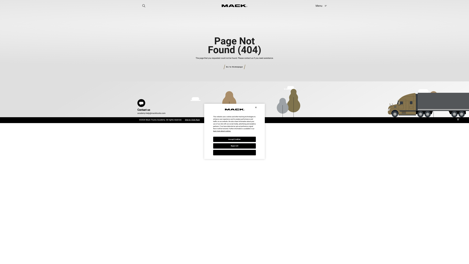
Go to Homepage (234, 67)
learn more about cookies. (222, 131)
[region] (234, 131)
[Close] (256, 107)
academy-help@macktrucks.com (151, 113)
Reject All (234, 146)
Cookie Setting (234, 152)
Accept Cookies (234, 139)
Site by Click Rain (192, 120)
